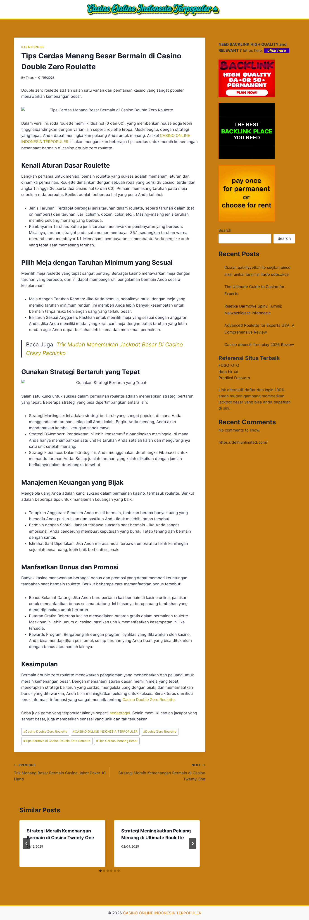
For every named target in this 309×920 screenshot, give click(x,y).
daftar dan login (259, 390)
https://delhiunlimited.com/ (243, 442)
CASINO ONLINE (32, 47)
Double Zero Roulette (159, 731)
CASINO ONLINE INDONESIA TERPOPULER (105, 731)
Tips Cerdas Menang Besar (117, 741)
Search (225, 230)
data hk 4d (228, 371)
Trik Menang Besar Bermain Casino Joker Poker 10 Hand (60, 772)
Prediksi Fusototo (234, 378)
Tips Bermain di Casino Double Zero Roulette (56, 741)
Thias (30, 77)
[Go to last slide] (26, 843)
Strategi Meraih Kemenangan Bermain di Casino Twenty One (161, 772)
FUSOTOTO (229, 365)
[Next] (192, 843)
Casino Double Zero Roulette (148, 699)
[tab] (100, 871)
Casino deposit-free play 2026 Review (259, 344)
